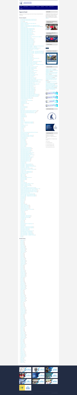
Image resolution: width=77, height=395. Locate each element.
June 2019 (22, 328)
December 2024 (23, 260)
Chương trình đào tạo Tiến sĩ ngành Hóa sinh (27, 76)
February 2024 (23, 270)
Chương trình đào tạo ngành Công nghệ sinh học (27, 29)
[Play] (46, 41)
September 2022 (23, 288)
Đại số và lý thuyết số (24, 106)
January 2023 (22, 284)
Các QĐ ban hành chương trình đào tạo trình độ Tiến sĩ (28, 20)
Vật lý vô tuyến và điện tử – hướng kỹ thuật (26, 232)
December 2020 (23, 309)
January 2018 (22, 343)
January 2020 (22, 321)
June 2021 (22, 303)
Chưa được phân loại (23, 22)
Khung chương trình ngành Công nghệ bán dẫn (27, 152)
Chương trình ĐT (26, 6)
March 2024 (22, 269)
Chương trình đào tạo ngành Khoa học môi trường (27, 41)
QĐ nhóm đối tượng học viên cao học (26, 177)
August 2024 (22, 264)
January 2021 (22, 308)
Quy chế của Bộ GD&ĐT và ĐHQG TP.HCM (26, 183)
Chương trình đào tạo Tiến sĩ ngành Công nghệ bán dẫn (28, 67)
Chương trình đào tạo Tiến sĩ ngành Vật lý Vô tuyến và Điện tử (29, 96)
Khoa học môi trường (23, 143)
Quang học (22, 180)
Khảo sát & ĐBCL (51, 6)
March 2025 (22, 257)
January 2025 (22, 259)
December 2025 (23, 248)
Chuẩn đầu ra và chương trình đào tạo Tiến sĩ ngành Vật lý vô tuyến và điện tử (31, 26)
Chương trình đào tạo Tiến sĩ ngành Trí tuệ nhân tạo (28, 90)
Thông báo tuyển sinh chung (24, 205)
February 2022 (23, 295)
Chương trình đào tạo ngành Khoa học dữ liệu (27, 39)
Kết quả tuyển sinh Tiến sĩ (24, 134)
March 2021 (22, 306)
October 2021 (23, 299)
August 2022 (22, 289)
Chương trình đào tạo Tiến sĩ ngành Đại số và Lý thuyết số (28, 70)
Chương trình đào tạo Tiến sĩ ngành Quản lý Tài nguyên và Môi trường (30, 81)
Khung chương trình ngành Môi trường (26, 157)
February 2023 (23, 283)
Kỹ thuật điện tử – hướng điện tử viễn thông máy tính (28, 166)
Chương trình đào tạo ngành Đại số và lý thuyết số (27, 31)
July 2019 (22, 327)
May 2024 (22, 267)
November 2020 (23, 310)
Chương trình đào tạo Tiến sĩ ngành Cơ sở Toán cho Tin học (29, 66)
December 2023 (23, 272)
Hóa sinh (22, 128)
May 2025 (22, 255)
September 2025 (23, 251)
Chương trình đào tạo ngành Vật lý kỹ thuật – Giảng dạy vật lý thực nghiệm (31, 61)
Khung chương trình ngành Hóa (25, 155)
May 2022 (22, 292)
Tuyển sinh (38, 6)
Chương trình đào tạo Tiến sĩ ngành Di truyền (27, 69)
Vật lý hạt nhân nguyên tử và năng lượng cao (27, 223)
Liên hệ (21, 8)
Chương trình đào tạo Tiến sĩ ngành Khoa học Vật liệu (28, 78)
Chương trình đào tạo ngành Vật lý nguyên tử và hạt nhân (28, 63)
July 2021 (22, 302)
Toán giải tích (22, 211)
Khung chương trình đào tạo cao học (26, 149)
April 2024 (22, 268)
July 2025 (22, 253)
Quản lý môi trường (23, 178)
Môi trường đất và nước (24, 173)
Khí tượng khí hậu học (23, 137)
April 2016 (22, 359)
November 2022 (23, 286)
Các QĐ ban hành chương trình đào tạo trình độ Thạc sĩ (28, 19)
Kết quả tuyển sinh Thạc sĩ (24, 133)
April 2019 (22, 330)
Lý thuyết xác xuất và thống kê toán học (26, 172)
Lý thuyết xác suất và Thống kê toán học (26, 171)
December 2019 (23, 322)
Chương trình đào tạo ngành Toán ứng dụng (27, 57)
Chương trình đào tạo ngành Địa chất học (26, 32)
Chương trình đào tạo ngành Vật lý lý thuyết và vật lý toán (28, 62)
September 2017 (23, 346)
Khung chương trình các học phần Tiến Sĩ (26, 148)
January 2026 (22, 247)
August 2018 (22, 338)
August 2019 (22, 326)
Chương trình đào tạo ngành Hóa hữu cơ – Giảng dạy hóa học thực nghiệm (31, 36)
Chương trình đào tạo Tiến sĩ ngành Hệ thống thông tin (28, 72)
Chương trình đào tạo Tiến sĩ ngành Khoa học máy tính (28, 77)
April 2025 (22, 256)
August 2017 (22, 347)
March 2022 (22, 294)
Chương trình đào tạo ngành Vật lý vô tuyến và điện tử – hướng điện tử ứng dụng (32, 64)
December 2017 (23, 344)
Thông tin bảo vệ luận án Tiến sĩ (25, 208)
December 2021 (23, 297)
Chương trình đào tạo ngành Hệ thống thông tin (27, 34)
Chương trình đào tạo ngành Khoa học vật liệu (27, 43)
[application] (52, 38)
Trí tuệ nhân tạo (23, 218)
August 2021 (22, 301)
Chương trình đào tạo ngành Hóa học (26, 35)
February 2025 (23, 258)
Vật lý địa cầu (22, 221)
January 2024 (22, 271)
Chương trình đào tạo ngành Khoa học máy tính (27, 40)
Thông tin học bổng (23, 210)
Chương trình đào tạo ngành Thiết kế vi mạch (27, 55)
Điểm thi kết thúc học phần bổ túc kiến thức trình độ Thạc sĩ (29, 110)
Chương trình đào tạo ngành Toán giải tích (26, 56)
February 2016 (23, 360)
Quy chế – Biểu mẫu (23, 182)
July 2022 (22, 290)
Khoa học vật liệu (23, 146)
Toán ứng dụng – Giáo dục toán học (25, 215)
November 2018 (23, 335)
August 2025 (22, 252)
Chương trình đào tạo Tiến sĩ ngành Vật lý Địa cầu (27, 92)
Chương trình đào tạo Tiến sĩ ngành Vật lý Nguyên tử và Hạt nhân (29, 95)
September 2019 (23, 325)
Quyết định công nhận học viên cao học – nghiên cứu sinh (28, 189)
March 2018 (22, 342)
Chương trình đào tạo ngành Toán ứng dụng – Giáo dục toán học (29, 58)
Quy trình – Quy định (23, 186)
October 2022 (23, 287)
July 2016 (22, 358)
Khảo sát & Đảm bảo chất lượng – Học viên (26, 136)
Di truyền (22, 104)
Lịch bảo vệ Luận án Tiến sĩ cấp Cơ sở (26, 168)
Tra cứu (46, 6)
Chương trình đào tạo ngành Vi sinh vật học (26, 65)
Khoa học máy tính (23, 141)
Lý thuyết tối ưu (23, 170)
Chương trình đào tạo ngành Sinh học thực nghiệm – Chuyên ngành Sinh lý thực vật (32, 52)
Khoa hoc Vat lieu (23, 145)
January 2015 (22, 362)
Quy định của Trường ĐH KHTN (25, 184)
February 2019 (23, 332)
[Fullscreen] (56, 41)
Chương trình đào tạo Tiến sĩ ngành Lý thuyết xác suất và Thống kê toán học (31, 79)
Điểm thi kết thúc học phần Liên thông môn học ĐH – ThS (28, 111)
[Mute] (55, 41)
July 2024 (22, 265)
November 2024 (23, 261)
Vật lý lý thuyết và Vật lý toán (25, 228)
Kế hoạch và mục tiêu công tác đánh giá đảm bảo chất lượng (29, 132)
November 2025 (23, 249)
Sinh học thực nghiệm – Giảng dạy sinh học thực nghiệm (28, 194)
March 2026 (22, 245)
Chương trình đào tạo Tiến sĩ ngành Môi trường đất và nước (29, 80)
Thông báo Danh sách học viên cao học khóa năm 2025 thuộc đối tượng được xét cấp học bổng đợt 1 (51, 73)
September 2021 (23, 300)
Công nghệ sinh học (23, 101)
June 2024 (22, 266)
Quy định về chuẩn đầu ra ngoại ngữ (25, 185)
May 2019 (22, 329)
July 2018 (22, 339)
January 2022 (22, 296)
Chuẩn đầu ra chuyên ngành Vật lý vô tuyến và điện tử (28, 23)
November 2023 (23, 273)
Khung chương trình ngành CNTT (25, 151)
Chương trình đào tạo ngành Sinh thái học (26, 54)
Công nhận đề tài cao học (24, 103)
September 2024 (23, 263)
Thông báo (42, 6)
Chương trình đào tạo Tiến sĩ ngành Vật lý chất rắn (27, 91)
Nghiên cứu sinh (23, 174)
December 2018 (23, 334)
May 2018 (22, 341)
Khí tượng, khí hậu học (24, 138)
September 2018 (23, 337)
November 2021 (23, 298)
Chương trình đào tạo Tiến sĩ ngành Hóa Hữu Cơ (27, 73)
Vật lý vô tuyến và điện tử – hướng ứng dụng (27, 233)
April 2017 (22, 349)
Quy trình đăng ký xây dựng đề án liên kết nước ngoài (28, 187)
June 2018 (22, 340)
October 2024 (23, 262)
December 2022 (23, 285)
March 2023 (22, 282)
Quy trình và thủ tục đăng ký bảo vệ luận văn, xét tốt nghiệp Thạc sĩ (30, 188)
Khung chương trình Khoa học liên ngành (26, 150)
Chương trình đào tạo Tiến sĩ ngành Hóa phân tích (27, 75)
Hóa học (22, 117)
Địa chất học (22, 108)
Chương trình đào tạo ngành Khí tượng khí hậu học (27, 38)
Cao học (22, 21)
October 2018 (23, 336)
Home (21, 6)
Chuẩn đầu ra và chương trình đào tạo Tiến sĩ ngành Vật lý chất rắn (30, 25)
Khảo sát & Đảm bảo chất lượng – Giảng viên (27, 135)
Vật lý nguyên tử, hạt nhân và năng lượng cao (27, 230)
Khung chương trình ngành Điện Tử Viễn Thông (27, 154)
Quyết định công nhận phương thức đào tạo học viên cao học (29, 190)
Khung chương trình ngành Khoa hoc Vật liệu (27, 156)
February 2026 (23, 246)
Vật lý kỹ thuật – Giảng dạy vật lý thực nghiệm (27, 226)
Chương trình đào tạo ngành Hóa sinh (26, 37)
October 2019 (23, 324)
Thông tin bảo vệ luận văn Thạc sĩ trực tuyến (27, 209)
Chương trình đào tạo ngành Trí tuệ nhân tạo (27, 59)
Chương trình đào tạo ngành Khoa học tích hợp (27, 42)
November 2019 (23, 323)
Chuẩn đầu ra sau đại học (24, 24)
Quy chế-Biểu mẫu (32, 6)
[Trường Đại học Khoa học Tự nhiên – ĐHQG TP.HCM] (25, 2)
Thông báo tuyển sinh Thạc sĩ (25, 206)
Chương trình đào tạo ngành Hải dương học (26, 33)
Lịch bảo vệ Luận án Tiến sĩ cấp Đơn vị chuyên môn (27, 169)
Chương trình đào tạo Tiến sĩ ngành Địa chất (27, 71)
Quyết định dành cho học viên (25, 192)
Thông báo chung (23, 204)
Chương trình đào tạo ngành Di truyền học (26, 30)
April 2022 (22, 293)
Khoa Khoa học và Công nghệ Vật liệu (26, 147)
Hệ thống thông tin (23, 115)
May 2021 (22, 304)
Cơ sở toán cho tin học (24, 99)
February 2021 (23, 307)
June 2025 (22, 254)
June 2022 (22, 291)
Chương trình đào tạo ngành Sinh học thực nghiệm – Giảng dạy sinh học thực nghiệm (32, 53)
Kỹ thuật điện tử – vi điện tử (24, 167)
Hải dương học (23, 113)
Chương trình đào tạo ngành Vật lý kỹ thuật (26, 60)
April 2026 (22, 244)
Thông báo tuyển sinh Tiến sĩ (25, 207)
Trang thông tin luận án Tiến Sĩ (25, 217)
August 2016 (22, 357)
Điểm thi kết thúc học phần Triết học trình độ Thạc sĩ (28, 112)
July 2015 (22, 361)
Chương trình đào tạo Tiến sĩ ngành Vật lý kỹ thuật (27, 93)
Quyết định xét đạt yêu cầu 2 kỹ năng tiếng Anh (27, 193)
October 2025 (23, 250)
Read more (47, 18)
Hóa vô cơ (22, 130)
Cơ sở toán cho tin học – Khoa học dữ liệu (26, 100)
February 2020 (23, 320)
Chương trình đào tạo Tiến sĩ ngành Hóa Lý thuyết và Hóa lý (29, 74)
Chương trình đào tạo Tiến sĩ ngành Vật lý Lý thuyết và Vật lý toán (30, 94)
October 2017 (23, 345)
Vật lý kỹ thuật (23, 224)
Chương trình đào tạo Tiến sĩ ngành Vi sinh (26, 97)
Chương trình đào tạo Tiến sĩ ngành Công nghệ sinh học (28, 68)
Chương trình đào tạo (23, 27)
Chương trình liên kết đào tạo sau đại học (26, 98)
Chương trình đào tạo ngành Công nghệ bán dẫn (27, 28)
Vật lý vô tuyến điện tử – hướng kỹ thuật (26, 231)
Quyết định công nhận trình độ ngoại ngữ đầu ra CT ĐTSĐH (29, 191)
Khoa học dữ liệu (23, 139)
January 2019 (22, 333)
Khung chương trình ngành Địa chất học (26, 153)
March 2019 (22, 331)
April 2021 (22, 305)
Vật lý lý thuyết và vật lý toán (25, 229)
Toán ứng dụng (23, 213)
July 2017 (22, 348)
